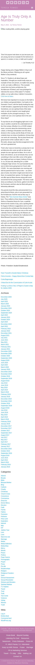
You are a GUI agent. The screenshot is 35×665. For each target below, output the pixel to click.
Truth (2, 593)
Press (3, 564)
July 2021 (4, 337)
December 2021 (6, 333)
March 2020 (5, 367)
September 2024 (6, 313)
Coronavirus (5, 498)
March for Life (5, 537)
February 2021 (6, 347)
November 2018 (6, 401)
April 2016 (4, 460)
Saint (2, 575)
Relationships (5, 568)
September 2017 (6, 433)
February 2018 (6, 421)
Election (3, 505)
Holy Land (4, 519)
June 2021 (4, 340)
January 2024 (5, 317)
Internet (3, 523)
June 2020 (4, 362)
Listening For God (12, 638)
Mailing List (27, 653)
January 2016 (5, 467)
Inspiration (4, 521)
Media (3, 541)
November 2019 (6, 374)
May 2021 (4, 342)
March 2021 (5, 344)
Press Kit (29, 641)
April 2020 (4, 365)
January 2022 (5, 331)
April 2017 (4, 442)
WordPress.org (6, 620)
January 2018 (5, 424)
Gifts (19, 653)
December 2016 (6, 449)
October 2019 (5, 376)
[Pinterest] (15, 2)
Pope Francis (5, 557)
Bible (2, 480)
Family (3, 509)
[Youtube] (27, 2)
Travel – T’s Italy (10, 653)
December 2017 (6, 426)
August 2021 (5, 335)
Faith (2, 507)
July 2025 (4, 299)
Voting (3, 600)
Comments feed (6, 618)
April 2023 (4, 322)
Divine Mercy (5, 503)
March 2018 (5, 419)
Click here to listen (7, 96)
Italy (2, 525)
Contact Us (17, 656)
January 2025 (5, 306)
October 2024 (5, 310)
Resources (25, 638)
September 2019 (6, 378)
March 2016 (5, 462)
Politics (3, 555)
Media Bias (4, 546)
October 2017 (5, 430)
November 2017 (6, 428)
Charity (3, 489)
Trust (2, 591)
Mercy (3, 548)
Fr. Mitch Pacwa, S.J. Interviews (17, 644)
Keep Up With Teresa (10, 647)
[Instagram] (23, 2)
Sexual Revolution (7, 580)
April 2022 (4, 326)
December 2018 (6, 399)
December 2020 (6, 351)
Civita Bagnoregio (7, 279)
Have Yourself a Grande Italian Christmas (14, 273)
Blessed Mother (6, 482)
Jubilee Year (5, 530)
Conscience (5, 496)
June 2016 (4, 458)
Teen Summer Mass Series (18, 197)
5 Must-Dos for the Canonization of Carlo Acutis (16, 282)
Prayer (3, 562)
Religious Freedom (7, 573)
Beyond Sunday (23, 635)
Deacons (4, 500)
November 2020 (6, 353)
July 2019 (4, 383)
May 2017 (4, 439)
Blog (2, 485)
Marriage (4, 539)
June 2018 (4, 412)
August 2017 (5, 435)
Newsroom (6, 641)
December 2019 (6, 371)
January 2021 (5, 349)
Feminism (4, 514)
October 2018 (5, 403)
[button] (32, 7)
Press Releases (18, 641)
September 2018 (6, 405)
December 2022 (6, 324)
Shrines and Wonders (8, 582)
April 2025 (4, 301)
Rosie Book (10, 635)
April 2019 (4, 390)
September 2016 (6, 453)
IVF (2, 528)
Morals (3, 550)
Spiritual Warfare (6, 584)
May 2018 (4, 415)
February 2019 (6, 394)
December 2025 (6, 297)
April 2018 (4, 417)
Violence (4, 598)
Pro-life (3, 566)
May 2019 (4, 387)
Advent (3, 475)
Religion (4, 571)
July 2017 (4, 437)
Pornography (5, 559)
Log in (3, 613)
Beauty (3, 478)
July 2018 (4, 410)
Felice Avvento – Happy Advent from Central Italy (17, 276)
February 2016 (6, 464)
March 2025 (5, 304)
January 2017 (5, 446)
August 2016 (5, 455)
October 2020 (5, 356)
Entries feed (5, 616)
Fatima (3, 512)
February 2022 (6, 328)
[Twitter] (7, 2)
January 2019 (5, 396)
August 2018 (5, 408)
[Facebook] (11, 2)
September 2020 (6, 358)
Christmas (4, 491)
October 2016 (5, 451)
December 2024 (6, 308)
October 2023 (5, 319)
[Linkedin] (19, 2)
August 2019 (5, 381)
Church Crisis (5, 494)
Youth (3, 605)
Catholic (3, 487)
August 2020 (5, 360)
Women (3, 602)
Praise (22, 647)
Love (2, 534)
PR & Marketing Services (17, 650)
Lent (2, 532)
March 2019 (5, 392)
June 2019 (4, 385)
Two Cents (4, 596)
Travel (3, 589)
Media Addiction (6, 543)
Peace (3, 553)
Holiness (4, 516)
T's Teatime (4, 587)
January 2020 (5, 369)
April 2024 (4, 315)
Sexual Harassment (7, 577)
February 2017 (6, 444)
